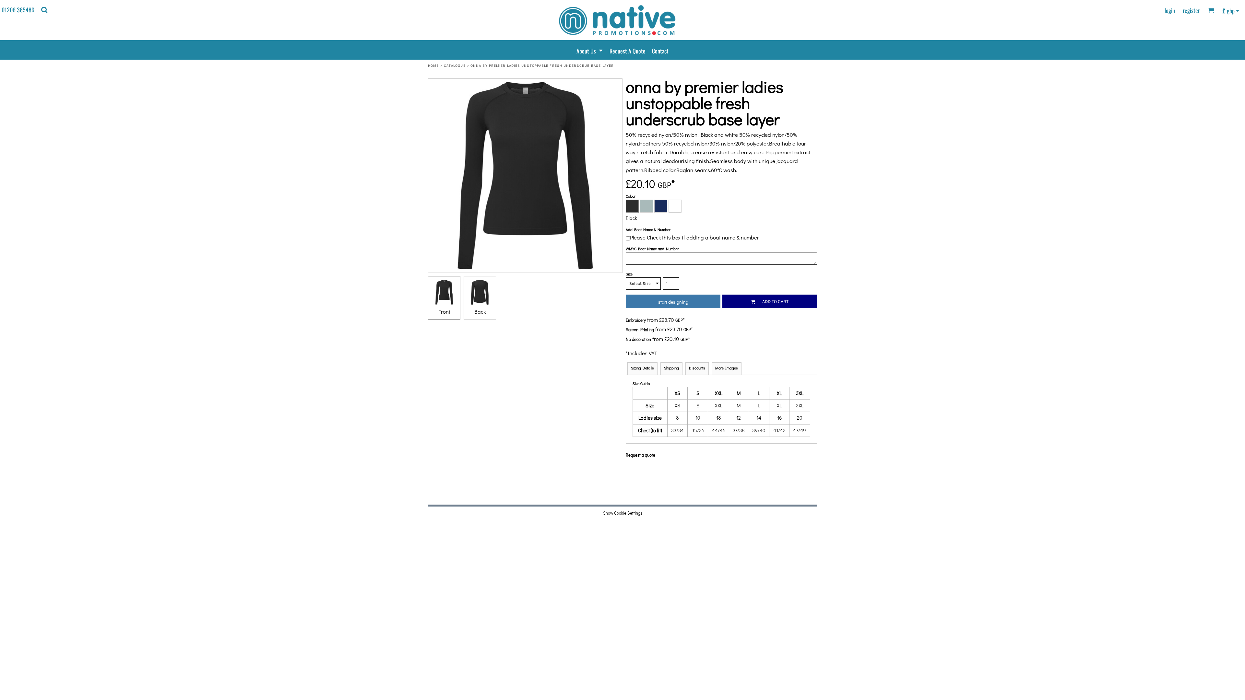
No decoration (638, 339)
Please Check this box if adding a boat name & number (694, 237)
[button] (44, 9)
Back (480, 311)
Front (444, 311)
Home (433, 66)
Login (1170, 10)
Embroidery (636, 320)
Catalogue (455, 66)
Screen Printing (640, 329)
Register (1191, 10)
